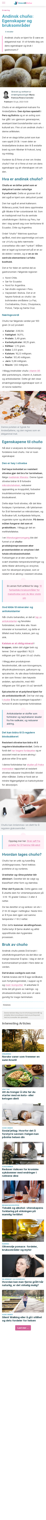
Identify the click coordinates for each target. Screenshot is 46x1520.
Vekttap (6, 1089)
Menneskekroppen (10, 1205)
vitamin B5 (34, 370)
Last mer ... (23, 1328)
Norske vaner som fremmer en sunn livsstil (21, 1058)
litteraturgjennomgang (18, 537)
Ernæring (6, 10)
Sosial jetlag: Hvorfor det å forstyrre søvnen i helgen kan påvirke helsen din (20, 1134)
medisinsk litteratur (18, 477)
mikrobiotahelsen (11, 485)
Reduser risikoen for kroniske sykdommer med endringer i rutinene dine (20, 1172)
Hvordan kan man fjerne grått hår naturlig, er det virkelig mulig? (22, 1283)
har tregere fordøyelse (23, 750)
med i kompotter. (14, 985)
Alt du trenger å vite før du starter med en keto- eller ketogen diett (18, 1095)
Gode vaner (7, 1128)
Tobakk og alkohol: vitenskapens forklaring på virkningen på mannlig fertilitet (22, 1211)
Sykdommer (7, 1167)
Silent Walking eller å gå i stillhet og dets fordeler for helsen (22, 1319)
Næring (5, 1244)
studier (6, 699)
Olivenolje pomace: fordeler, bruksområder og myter (20, 1248)
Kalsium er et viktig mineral (17, 643)
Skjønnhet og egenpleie (13, 1279)
